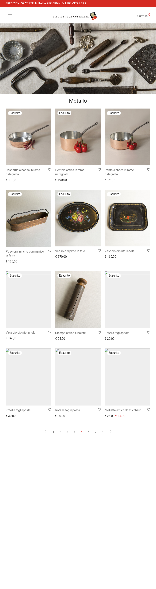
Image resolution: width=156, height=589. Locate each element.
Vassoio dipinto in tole (70, 251)
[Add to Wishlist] (49, 169)
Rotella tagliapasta (117, 333)
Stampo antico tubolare (70, 333)
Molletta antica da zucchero (123, 410)
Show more (11, 180)
